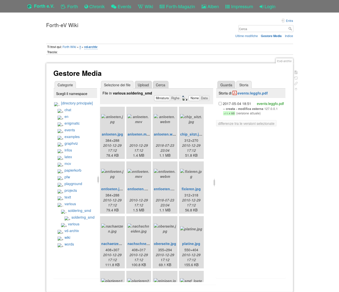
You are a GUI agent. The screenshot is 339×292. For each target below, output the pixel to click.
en (66, 116)
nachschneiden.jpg (144, 243)
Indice (289, 36)
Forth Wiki (69, 47)
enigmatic (72, 123)
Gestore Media (271, 36)
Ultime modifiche (246, 36)
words (69, 244)
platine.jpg (191, 243)
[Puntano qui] (296, 83)
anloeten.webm (167, 134)
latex (68, 156)
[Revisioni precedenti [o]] (296, 77)
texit (68, 197)
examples (72, 136)
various (70, 203)
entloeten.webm (167, 188)
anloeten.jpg (112, 134)
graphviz (71, 143)
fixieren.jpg (191, 188)
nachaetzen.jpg (114, 243)
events (70, 129)
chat (68, 109)
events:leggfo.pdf (252, 93)
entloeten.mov (140, 188)
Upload (143, 84)
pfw (67, 176)
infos (68, 149)
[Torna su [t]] (296, 89)
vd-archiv (91, 47)
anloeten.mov (139, 134)
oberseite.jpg (165, 243)
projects (71, 190)
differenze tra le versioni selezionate (246, 123)
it (80, 47)
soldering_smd (79, 210)
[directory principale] (77, 102)
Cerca (290, 28)
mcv (68, 163)
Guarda (226, 84)
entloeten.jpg (112, 188)
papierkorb (73, 170)
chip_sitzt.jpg (191, 134)
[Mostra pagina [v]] (296, 72)
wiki (67, 237)
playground (73, 183)
